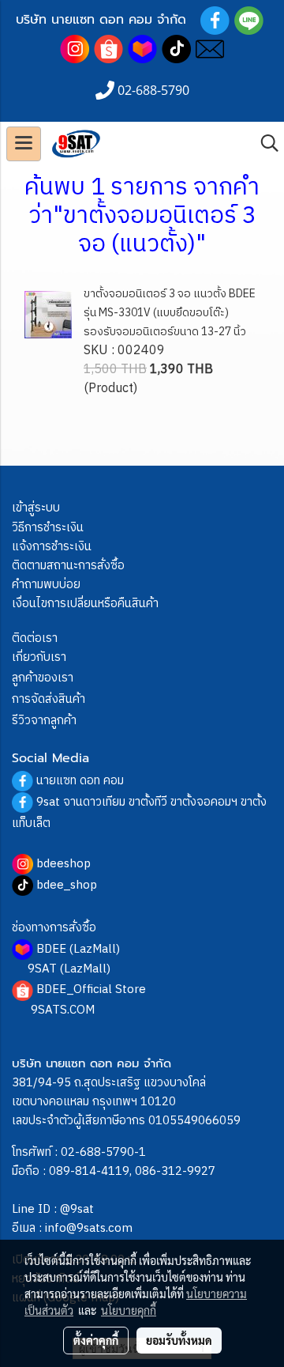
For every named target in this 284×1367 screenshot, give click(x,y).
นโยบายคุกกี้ (128, 1310)
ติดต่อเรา (35, 638)
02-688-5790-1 (103, 1152)
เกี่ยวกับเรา (39, 657)
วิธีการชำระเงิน (48, 528)
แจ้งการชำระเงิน (52, 547)
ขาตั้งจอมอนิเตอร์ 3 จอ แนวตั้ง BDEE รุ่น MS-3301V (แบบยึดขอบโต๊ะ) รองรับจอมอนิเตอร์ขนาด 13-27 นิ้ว (170, 313)
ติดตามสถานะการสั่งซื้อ (68, 566)
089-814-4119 (89, 1171)
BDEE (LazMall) (78, 949)
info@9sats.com (89, 1228)
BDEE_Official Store (91, 989)
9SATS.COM (63, 1010)
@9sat (77, 1209)
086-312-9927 (175, 1171)
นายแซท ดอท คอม (80, 781)
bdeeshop (63, 864)
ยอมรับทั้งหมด (179, 1340)
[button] (264, 143)
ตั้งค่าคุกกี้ (95, 1340)
